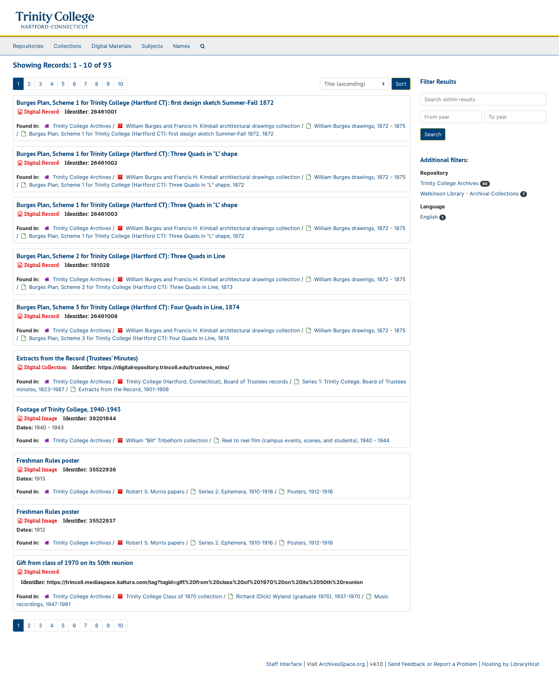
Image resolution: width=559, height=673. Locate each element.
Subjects (152, 46)
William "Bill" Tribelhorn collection (167, 440)
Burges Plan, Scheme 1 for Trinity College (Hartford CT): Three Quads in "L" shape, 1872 (136, 185)
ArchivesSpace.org (342, 664)
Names (181, 46)
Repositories (28, 46)
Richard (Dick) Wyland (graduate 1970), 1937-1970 (298, 596)
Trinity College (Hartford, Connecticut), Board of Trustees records (207, 381)
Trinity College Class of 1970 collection (174, 596)
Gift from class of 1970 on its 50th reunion (74, 562)
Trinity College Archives (82, 126)
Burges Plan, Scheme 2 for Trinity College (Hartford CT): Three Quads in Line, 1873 (131, 287)
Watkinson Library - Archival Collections (470, 193)
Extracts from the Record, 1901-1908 (124, 389)
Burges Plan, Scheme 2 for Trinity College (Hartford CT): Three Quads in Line (120, 256)
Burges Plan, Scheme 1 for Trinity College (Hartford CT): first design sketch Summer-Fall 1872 (145, 102)
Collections (67, 46)
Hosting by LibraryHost (510, 664)
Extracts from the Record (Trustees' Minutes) (77, 358)
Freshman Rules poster (47, 460)
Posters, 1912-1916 (310, 491)
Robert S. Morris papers (155, 491)
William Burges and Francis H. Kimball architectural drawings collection (213, 126)
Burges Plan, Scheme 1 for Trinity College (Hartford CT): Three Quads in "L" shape (126, 153)
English (429, 217)
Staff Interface (284, 664)
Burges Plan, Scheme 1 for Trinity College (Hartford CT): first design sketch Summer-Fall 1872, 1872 (151, 133)
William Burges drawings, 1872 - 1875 (360, 126)
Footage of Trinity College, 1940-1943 (68, 409)
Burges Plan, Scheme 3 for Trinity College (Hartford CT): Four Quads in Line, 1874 (127, 307)
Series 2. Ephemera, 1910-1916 (236, 491)
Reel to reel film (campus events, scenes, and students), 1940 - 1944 (305, 440)
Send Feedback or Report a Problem (432, 664)
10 (120, 84)
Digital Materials (111, 46)
